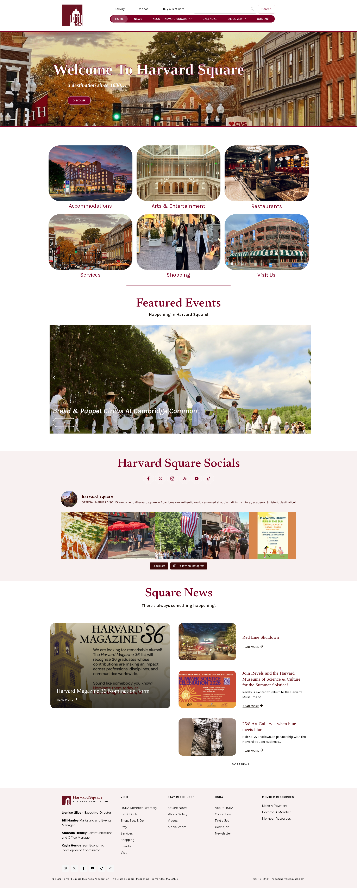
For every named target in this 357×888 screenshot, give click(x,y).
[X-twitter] (160, 478)
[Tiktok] (208, 478)
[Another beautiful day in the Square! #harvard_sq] (178, 535)
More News (240, 764)
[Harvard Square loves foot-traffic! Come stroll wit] (225, 535)
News (138, 19)
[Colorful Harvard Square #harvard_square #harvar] (131, 535)
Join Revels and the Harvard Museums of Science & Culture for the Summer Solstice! (271, 678)
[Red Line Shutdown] (207, 641)
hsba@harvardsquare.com (288, 878)
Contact (263, 19)
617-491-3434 (261, 878)
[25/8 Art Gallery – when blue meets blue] (207, 737)
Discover (235, 19)
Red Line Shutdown (260, 637)
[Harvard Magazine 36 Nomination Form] (110, 665)
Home (119, 19)
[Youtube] (196, 478)
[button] (54, 377)
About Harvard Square (170, 19)
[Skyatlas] (184, 478)
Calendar (210, 19)
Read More (65, 699)
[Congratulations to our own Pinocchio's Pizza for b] (84, 535)
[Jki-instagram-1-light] (172, 478)
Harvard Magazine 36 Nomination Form (103, 691)
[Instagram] (65, 868)
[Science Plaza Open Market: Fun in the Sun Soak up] (272, 535)
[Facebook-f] (148, 478)
